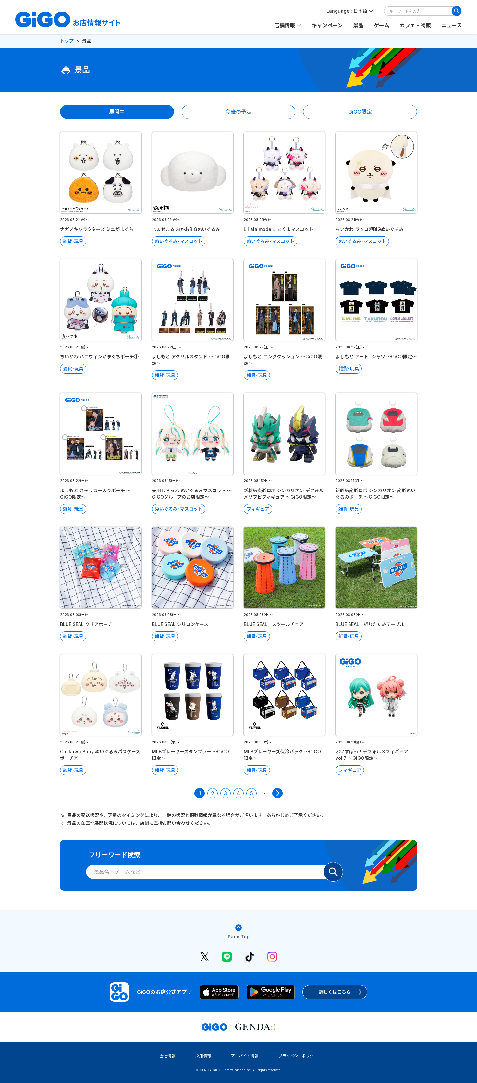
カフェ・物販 (415, 25)
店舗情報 (284, 25)
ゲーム (381, 25)
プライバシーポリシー (297, 1055)
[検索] (456, 11)
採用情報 (203, 1055)
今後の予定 (238, 111)
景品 (358, 25)
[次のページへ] (277, 793)
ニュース (451, 25)
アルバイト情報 (244, 1055)
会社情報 (167, 1055)
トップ (67, 41)
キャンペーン (327, 25)
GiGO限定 (360, 111)
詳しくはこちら (335, 992)
